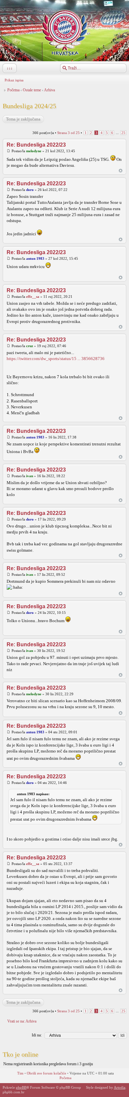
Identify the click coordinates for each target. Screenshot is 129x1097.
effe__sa (32, 296)
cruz (29, 346)
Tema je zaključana (23, 118)
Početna (13, 90)
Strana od (68, 133)
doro (30, 190)
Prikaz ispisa (14, 80)
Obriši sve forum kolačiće (46, 1073)
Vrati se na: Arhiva (21, 1021)
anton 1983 (35, 258)
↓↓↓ (10, 68)
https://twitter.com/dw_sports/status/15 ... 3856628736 (56, 358)
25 (123, 133)
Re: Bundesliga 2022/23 (36, 145)
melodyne (33, 151)
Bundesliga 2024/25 (29, 106)
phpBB (21, 1087)
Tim (20, 1073)
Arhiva (49, 90)
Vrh (120, 170)
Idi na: (37, 1035)
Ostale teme (32, 90)
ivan (29, 476)
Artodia (119, 1087)
